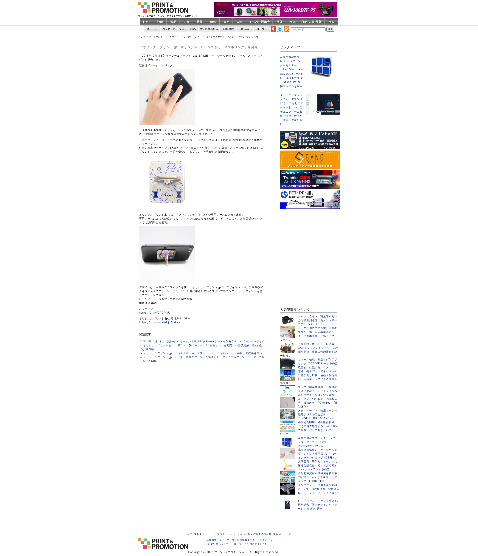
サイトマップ (227, 540)
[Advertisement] (310, 233)
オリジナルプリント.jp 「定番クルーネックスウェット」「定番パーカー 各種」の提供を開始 (202, 353)
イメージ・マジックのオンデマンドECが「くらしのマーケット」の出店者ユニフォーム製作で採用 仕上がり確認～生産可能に (291, 109)
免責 (252, 540)
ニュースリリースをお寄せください (247, 544)
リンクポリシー (266, 540)
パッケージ (208, 534)
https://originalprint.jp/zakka (159, 322)
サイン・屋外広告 (248, 534)
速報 (196, 534)
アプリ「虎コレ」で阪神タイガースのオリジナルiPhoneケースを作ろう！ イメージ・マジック (204, 341)
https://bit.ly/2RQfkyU (154, 312)
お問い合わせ (216, 544)
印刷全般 (266, 534)
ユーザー (288, 534)
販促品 (277, 534)
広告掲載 (242, 540)
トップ (188, 534)
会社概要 (211, 540)
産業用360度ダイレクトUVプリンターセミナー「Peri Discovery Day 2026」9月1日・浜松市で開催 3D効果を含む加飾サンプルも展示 (291, 71)
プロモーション (226, 534)
